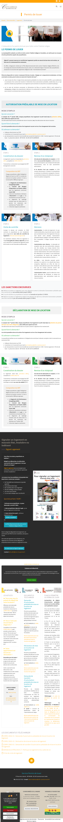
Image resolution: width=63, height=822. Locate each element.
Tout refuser (10, 810)
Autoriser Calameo (31, 580)
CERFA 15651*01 (15, 375)
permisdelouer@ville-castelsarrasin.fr (36, 134)
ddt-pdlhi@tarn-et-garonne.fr (17, 552)
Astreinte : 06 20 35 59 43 (31, 808)
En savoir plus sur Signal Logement (14, 548)
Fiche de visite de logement (17, 235)
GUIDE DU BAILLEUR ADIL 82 (31, 564)
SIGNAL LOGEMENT (11, 517)
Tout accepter (10, 807)
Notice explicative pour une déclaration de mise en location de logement (31, 669)
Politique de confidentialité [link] (10, 817)
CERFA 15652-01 (7, 610)
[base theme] (27, 6)
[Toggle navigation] (60, 6)
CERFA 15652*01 (18, 161)
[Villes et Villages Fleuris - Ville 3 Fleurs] (52, 812)
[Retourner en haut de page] (59, 818)
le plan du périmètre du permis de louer (52, 697)
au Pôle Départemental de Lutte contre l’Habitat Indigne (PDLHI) (15, 525)
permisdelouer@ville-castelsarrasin (38, 779)
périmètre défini (56, 116)
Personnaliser (10, 813)
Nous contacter (52, 806)
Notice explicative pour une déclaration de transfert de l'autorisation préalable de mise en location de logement (31, 719)
